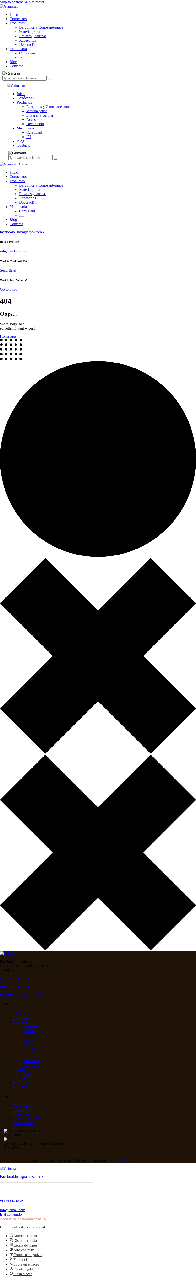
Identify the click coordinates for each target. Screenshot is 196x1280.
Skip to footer (34, 2)
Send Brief (8, 270)
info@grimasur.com (15, 986)
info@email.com (12, 1210)
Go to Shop (8, 289)
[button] (23, 1219)
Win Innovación (119, 1160)
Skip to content (11, 2)
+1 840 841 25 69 (11, 1200)
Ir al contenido (11, 1214)
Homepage (8, 336)
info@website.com (14, 251)
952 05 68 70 (10, 978)
